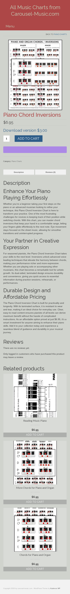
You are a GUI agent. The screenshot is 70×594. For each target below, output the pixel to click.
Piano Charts (60, 34)
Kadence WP (55, 588)
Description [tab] (19, 172)
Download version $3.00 (25, 130)
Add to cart (29, 139)
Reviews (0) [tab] (51, 172)
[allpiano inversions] (35, 74)
